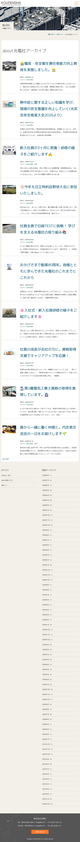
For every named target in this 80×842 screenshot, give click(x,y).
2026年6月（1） (47, 485)
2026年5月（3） (47, 490)
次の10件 (5, 459)
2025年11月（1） (47, 520)
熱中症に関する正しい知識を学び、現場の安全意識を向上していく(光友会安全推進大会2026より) (49, 109)
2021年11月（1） (47, 749)
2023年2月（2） (47, 679)
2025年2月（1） (47, 560)
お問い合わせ (40, 832)
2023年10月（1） (47, 639)
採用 (36, 164)
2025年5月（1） (47, 550)
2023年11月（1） (47, 635)
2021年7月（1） (47, 769)
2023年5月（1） (47, 664)
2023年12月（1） (47, 630)
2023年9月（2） (47, 644)
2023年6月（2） (47, 659)
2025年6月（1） (47, 545)
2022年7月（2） (47, 714)
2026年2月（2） (47, 505)
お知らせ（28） (6, 475)
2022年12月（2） (47, 689)
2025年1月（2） (47, 565)
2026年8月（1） (47, 475)
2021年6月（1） (47, 774)
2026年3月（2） (47, 500)
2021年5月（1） (47, 779)
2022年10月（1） (47, 699)
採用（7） (4, 485)
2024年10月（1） (47, 580)
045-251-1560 (54, 822)
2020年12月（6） (47, 804)
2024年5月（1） (47, 605)
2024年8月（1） (47, 590)
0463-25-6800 (54, 826)
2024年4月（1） (47, 610)
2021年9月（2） (47, 759)
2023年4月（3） (47, 669)
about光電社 (29, 80)
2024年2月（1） (47, 620)
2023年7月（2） (47, 654)
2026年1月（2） (47, 510)
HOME (52, 34)
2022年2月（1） (47, 734)
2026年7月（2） (47, 480)
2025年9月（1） (47, 530)
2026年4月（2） (47, 495)
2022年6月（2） (47, 719)
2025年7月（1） (47, 540)
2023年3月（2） (47, 674)
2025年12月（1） (47, 515)
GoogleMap (39, 822)
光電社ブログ (59, 34)
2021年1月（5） (47, 799)
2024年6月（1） (47, 600)
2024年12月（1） (47, 570)
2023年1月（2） (47, 684)
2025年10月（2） (47, 525)
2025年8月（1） (47, 535)
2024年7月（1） (47, 595)
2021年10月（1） (47, 754)
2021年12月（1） (47, 744)
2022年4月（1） (47, 724)
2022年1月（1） (47, 739)
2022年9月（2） (47, 704)
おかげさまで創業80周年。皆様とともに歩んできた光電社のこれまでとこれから (48, 271)
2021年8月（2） (47, 764)
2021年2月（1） (47, 794)
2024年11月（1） (47, 575)
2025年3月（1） (47, 555)
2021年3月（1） (47, 789)
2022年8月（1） (47, 709)
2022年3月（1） (47, 729)
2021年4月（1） (47, 784)
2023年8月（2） (47, 649)
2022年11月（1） (47, 694)
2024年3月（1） (47, 615)
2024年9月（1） (47, 585)
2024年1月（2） (47, 625)
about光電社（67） (7, 480)
